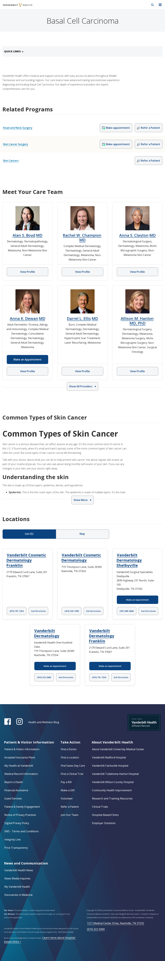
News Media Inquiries (17, 878)
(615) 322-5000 (96, 929)
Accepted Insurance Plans (19, 757)
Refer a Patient (70, 806)
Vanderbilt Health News (18, 870)
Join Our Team (69, 815)
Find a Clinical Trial (72, 774)
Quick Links (12, 51)
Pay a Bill (66, 782)
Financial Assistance (16, 790)
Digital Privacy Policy (16, 823)
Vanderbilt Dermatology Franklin (101, 636)
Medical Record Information (21, 774)
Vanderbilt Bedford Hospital (109, 757)
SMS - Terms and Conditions (21, 831)
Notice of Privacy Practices (20, 815)
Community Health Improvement (112, 790)
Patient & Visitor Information (21, 749)
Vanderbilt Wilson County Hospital (113, 782)
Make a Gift (68, 790)
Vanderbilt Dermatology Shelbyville (129, 560)
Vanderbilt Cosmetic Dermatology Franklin (26, 560)
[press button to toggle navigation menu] (160, 5)
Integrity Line (12, 839)
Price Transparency (16, 847)
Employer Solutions (104, 823)
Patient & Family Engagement (22, 806)
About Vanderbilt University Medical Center (118, 749)
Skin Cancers (11, 160)
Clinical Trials (100, 806)
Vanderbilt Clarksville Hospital (110, 765)
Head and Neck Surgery (17, 128)
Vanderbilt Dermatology (46, 633)
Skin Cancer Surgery (15, 144)
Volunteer (67, 798)
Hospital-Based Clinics (105, 815)
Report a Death (13, 782)
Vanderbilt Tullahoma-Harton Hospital (115, 774)
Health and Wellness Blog (43, 722)
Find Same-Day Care (73, 765)
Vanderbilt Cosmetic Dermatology (81, 557)
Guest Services (13, 798)
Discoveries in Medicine (18, 895)
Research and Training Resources (112, 798)
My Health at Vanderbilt (18, 765)
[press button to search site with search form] (152, 5)
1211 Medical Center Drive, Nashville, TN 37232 (115, 923)
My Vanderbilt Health (17, 886)
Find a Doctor (69, 749)
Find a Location (70, 757)
